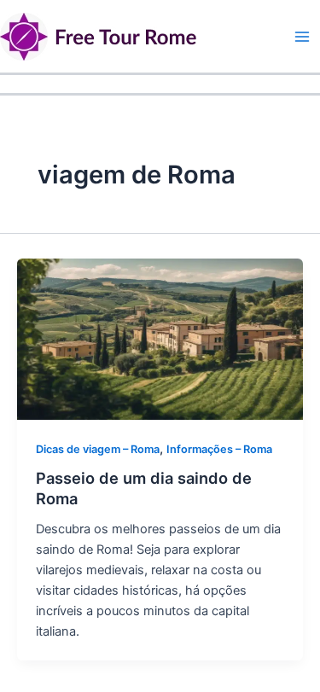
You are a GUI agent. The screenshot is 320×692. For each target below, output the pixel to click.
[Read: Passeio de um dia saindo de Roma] (160, 338)
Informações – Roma (219, 449)
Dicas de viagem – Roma (98, 449)
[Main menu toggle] (302, 37)
